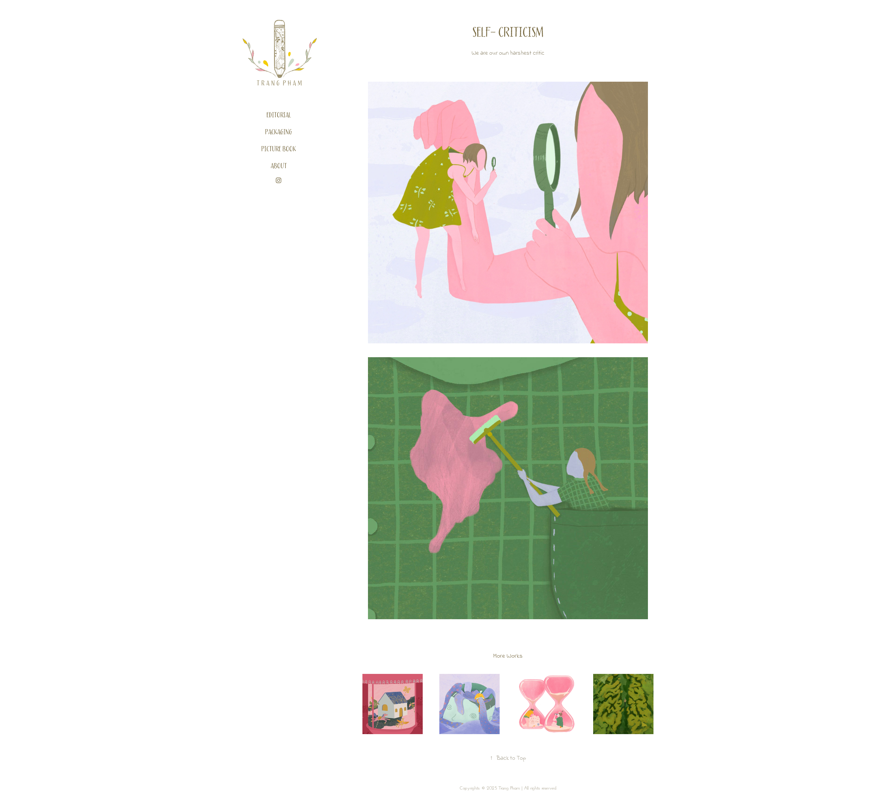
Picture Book (278, 149)
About (279, 166)
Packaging (278, 132)
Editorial (278, 115)
